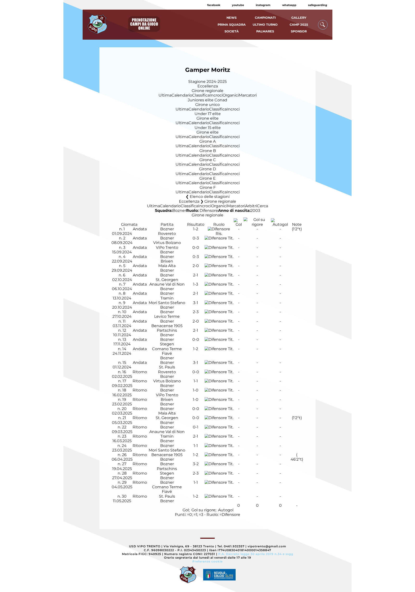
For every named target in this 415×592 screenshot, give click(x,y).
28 (124, 473)
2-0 (196, 265)
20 (124, 408)
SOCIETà (232, 31)
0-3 (196, 238)
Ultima (165, 95)
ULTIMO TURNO (265, 24)
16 (124, 372)
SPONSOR (299, 31)
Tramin (167, 298)
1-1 (196, 381)
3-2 (196, 464)
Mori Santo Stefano (167, 302)
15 (124, 362)
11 (124, 321)
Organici (231, 95)
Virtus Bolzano (167, 242)
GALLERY (298, 17)
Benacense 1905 (167, 325)
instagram (263, 5)
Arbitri (251, 206)
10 (124, 312)
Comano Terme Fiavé (167, 351)
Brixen (167, 261)
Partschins (167, 330)
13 (124, 339)
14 (124, 349)
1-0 (195, 390)
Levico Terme (167, 316)
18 (124, 390)
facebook (213, 5)
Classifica (201, 95)
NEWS (231, 17)
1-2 (195, 229)
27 (124, 464)
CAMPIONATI (265, 17)
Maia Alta (167, 265)
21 (124, 417)
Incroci (216, 95)
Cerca (262, 206)
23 (124, 436)
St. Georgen (167, 279)
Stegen (167, 344)
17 (124, 381)
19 (124, 399)
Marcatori (248, 95)
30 (124, 496)
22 (124, 427)
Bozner (179, 210)
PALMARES (265, 31)
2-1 (195, 275)
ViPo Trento (167, 247)
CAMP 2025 (299, 24)
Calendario (181, 95)
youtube (238, 5)
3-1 (195, 302)
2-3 (196, 312)
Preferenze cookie (207, 561)
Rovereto (167, 233)
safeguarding (317, 5)
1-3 (195, 284)
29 (124, 482)
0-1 (195, 427)
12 (124, 330)
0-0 (195, 247)
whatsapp (289, 5)
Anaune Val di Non (167, 284)
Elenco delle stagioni (210, 196)
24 (124, 445)
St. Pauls (167, 367)
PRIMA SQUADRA (232, 24)
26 (124, 454)
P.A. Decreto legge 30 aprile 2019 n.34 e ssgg (255, 554)
